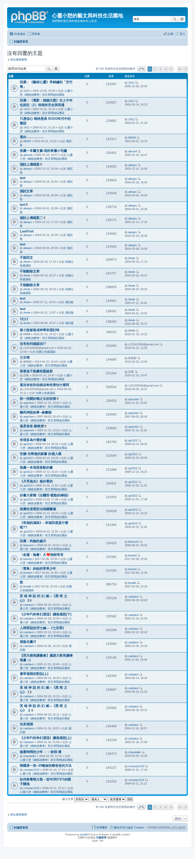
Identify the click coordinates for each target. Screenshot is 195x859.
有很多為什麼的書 (33, 440)
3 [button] (160, 69)
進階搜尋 (181, 19)
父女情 (25, 357)
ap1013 (27, 444)
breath (27, 586)
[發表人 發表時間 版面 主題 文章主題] (99, 799)
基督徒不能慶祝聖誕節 (36, 371)
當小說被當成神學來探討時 (39, 330)
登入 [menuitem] (182, 33)
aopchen (28, 402)
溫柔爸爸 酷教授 (32, 426)
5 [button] (171, 69)
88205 (27, 141)
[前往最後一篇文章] (136, 82)
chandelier (29, 756)
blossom (28, 545)
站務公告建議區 (46, 351)
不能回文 (26, 257)
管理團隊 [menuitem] (101, 827)
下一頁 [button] (185, 69)
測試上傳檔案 (30, 164)
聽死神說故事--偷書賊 (36, 412)
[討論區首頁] (30, 16)
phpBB (84, 834)
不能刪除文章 (30, 271)
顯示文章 (68, 799)
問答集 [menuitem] (36, 33)
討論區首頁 (21, 41)
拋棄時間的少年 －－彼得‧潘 (40, 752)
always (27, 168)
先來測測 (26, 724)
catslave (28, 604)
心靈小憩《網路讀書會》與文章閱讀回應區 (46, 759)
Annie (26, 261)
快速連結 (19, 33)
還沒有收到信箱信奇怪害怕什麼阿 (44, 385)
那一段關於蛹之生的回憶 (38, 399)
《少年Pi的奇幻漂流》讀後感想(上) (45, 738)
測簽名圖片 (28, 642)
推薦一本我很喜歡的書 (36, 467)
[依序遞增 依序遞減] (117, 799)
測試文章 (26, 191)
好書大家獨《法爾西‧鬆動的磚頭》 (45, 495)
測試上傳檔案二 (31, 218)
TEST (24, 319)
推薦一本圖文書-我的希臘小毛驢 (43, 151)
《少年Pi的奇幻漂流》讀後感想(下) (45, 614)
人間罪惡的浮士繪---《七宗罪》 (43, 628)
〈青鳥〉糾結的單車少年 (38, 568)
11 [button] (179, 69)
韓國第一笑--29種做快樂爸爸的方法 (46, 765)
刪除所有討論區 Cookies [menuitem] (129, 827)
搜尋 (174, 19)
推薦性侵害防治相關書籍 (38, 509)
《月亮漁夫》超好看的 (36, 481)
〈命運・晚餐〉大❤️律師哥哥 (41, 555)
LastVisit (27, 231)
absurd (27, 154)
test (22, 178)
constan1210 (31, 769)
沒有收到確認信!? (33, 344)
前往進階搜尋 (18, 59)
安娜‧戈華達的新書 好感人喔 (40, 454)
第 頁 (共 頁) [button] (141, 69)
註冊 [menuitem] (170, 33)
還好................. (32, 137)
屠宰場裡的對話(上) (34, 674)
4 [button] (166, 69)
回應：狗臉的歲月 (33, 541)
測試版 (69, 302)
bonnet (27, 558)
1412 (26, 90)
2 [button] (155, 69)
